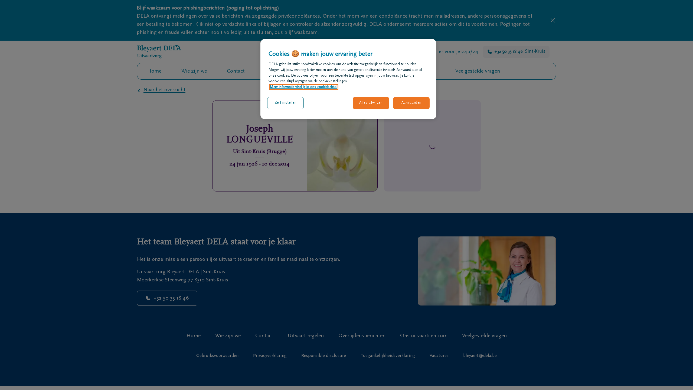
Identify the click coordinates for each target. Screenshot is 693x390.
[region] (348, 79)
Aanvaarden (411, 103)
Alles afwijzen (371, 103)
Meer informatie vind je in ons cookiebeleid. (303, 87)
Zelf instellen (285, 103)
